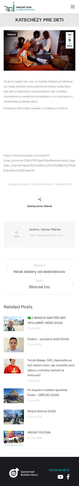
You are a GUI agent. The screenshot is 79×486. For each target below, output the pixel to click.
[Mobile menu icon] (72, 6)
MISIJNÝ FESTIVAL (39, 432)
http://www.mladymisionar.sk (46, 235)
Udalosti (11, 34)
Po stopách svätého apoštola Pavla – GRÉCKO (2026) (47, 392)
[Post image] (14, 323)
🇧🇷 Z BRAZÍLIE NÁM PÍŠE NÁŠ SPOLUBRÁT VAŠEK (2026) (47, 320)
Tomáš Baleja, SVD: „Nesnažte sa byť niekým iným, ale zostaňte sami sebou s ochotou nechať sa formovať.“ (51, 368)
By (41, 184)
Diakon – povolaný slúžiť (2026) (48, 339)
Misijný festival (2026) (42, 411)
